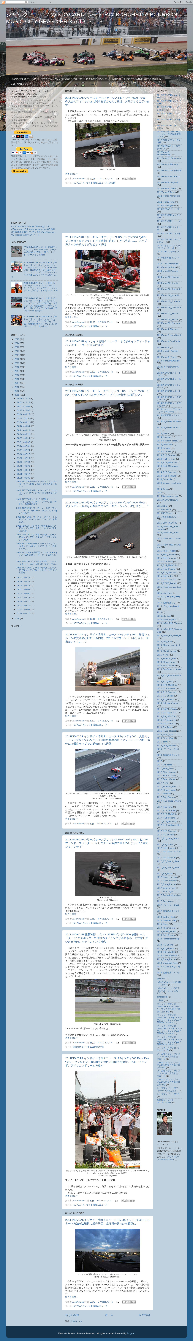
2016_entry (162, 742)
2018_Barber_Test (166, 917)
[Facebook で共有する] (131, 178)
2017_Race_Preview (167, 881)
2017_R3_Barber (165, 844)
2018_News (162, 924)
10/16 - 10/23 (23, 398)
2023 (17, 347)
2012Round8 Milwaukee (168, 196)
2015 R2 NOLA (164, 509)
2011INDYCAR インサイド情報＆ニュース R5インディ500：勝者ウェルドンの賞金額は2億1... (36, 528)
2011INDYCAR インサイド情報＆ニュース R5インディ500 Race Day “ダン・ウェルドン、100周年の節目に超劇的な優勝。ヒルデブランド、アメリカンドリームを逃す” (107, 1062)
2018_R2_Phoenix (166, 948)
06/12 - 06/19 (23, 470)
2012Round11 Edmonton (169, 158)
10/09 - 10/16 (23, 402)
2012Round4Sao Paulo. (168, 176)
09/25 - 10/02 (23, 410)
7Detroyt (161, 979)
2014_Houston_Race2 (167, 441)
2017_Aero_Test (165, 768)
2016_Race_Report (166, 731)
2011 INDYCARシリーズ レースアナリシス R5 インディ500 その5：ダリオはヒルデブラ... (36, 492)
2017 (17, 371)
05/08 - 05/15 (23, 585)
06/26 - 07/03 (23, 462)
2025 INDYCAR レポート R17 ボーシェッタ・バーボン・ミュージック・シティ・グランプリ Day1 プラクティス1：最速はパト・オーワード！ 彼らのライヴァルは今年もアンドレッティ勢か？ (40, 304)
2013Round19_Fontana (168, 323)
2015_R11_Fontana (166, 558)
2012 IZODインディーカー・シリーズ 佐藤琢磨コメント (169, 134)
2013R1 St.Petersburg (167, 264)
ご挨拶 (112, 183)
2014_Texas (163, 489)
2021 (17, 355)
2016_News (162, 655)
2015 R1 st (162, 506)
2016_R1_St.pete (165, 696)
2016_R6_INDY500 (166, 716)
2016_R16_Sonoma (166, 692)
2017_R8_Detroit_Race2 (169, 867)
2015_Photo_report (166, 551)
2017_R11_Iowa (164, 807)
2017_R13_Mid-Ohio (167, 814)
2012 (17, 391)
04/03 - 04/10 (23, 605)
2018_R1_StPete (165, 945)
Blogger (130, 1333)
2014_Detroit (163, 433)
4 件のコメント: (105, 619)
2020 (17, 359)
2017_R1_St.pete (165, 835)
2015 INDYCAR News (167, 500)
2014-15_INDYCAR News (169, 421)
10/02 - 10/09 (23, 406)
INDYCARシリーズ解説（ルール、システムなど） (168, 990)
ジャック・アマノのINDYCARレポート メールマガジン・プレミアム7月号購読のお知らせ (169, 1019)
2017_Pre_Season (166, 797)
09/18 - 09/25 (23, 414)
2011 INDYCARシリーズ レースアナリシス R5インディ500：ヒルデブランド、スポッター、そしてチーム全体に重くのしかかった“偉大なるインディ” (106, 843)
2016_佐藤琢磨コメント (168, 755)
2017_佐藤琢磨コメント (168, 911)
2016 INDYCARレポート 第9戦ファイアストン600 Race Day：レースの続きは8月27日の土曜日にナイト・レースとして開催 (40, 251)
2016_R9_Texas (165, 727)
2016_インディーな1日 (168, 749)
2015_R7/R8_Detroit (167, 583)
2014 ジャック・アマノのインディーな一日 (169, 410)
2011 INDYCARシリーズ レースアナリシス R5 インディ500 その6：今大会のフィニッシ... (36, 483)
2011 (17, 395)
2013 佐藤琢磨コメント (168, 258)
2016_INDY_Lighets (166, 619)
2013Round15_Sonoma (168, 301)
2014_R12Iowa (164, 452)
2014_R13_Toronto (166, 455)
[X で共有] (129, 178)
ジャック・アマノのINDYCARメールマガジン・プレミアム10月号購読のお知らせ (168, 1008)
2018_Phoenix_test (166, 928)
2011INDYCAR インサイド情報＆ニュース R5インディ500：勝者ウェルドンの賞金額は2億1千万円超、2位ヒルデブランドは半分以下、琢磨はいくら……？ (107, 638)
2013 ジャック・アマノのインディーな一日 (169, 246)
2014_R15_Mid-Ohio (167, 462)
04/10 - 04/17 (23, 601)
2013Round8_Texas (166, 357)
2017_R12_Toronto (166, 810)
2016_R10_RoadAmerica (169, 675)
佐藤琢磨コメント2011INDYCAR (88, 1047)
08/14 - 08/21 (23, 434)
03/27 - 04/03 (23, 609)
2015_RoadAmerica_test (169, 587)
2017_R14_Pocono (166, 818)
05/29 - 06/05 (23, 478)
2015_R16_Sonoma (166, 572)
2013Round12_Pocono (168, 277)
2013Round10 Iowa (166, 267)
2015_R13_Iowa (165, 562)
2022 (17, 351)
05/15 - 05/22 (23, 582)
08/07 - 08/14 (23, 438)
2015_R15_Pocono (166, 569)
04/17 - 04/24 (23, 597)
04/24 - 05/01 (23, 593)
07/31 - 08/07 (23, 442)
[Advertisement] (107, 210)
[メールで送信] (123, 178)
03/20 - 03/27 (23, 613)
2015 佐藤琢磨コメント (168, 517)
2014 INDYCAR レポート (169, 391)
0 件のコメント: (106, 178)
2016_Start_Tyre (165, 734)
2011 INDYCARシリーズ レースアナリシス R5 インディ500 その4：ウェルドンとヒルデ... (37, 510)
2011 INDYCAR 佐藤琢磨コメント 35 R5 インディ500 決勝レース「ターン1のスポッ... (36, 554)
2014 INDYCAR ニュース (169, 379)
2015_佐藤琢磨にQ (166, 603)
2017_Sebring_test (166, 888)
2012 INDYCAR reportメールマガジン (168, 96)
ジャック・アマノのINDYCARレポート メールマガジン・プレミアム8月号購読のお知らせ (169, 1030)
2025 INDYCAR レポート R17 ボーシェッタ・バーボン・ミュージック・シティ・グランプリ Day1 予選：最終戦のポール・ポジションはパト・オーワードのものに (40, 321)
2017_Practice (164, 794)
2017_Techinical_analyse (169, 895)
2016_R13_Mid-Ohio (167, 685)
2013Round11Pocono (167, 271)
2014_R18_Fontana (166, 476)
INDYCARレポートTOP (24, 78)
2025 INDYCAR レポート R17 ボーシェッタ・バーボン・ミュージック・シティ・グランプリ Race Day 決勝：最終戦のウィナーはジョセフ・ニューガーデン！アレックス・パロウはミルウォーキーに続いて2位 (34, 269)
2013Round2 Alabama (167, 329)
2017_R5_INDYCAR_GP (168, 852)
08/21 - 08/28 (23, 430)
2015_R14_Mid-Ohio (167, 565)
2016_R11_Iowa (164, 681)
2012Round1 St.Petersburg (163, 153)
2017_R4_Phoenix (166, 848)
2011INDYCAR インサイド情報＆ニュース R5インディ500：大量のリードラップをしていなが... (36, 537)
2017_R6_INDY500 (166, 858)
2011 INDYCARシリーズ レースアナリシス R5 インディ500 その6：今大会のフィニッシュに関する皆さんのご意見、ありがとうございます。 (107, 101)
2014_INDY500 (164, 444)
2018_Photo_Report (166, 931)
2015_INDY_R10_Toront (168, 539)
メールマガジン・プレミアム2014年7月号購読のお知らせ (168, 1073)
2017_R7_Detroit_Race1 (169, 861)
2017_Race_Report (166, 884)
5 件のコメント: (106, 372)
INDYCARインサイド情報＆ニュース (90, 183)
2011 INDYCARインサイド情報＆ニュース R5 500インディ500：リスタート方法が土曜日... (36, 570)
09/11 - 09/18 (23, 418)
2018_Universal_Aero (167, 963)
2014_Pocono (163, 448)
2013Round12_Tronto (167, 283)
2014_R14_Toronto (166, 459)
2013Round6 (163, 347)
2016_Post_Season (166, 665)
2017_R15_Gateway (167, 821)
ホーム (109, 1315)
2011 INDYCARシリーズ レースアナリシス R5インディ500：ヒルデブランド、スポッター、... (36, 546)
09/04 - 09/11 (23, 422)
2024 (17, 343)
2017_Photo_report (166, 790)
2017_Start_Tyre (165, 891)
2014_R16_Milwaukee (167, 466)
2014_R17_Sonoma (166, 472)
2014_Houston (164, 437)
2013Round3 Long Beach (169, 335)
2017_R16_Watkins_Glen (169, 825)
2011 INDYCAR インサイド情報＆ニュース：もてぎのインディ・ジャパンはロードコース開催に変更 (36, 501)
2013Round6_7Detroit (167, 351)
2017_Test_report (165, 901)
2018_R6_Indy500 (166, 952)
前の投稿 (144, 1315)
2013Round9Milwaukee (168, 361)
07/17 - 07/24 (23, 450)
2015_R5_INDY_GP (166, 580)
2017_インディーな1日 (168, 905)
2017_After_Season (166, 772)
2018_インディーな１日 (168, 966)
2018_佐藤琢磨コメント (168, 973)
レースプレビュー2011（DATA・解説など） (167, 1089)
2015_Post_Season (166, 554)
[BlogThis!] (126, 178)
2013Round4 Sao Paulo (168, 341)
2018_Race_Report (166, 959)
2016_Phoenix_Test (166, 658)
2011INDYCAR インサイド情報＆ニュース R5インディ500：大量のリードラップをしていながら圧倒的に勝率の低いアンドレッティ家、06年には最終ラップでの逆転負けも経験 (107, 740)
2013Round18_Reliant (167, 319)
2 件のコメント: (106, 322)
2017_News (162, 783)
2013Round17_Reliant (167, 313)
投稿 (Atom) (76, 1321)
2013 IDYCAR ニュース (168, 209)
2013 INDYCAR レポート (169, 233)
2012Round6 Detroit (166, 188)
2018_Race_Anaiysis (167, 956)
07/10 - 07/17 (23, 454)
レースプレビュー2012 (168, 1094)
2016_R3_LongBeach (167, 703)
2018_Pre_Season (166, 935)
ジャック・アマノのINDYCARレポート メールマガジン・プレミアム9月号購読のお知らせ (169, 1041)
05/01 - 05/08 (23, 589)
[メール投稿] (118, 178)
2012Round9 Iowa (165, 202)
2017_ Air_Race (164, 765)
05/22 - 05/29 (23, 577)
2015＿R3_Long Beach (168, 606)
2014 (17, 383)
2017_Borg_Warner (166, 779)
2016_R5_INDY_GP (166, 713)
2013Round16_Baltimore (169, 307)
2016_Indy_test (164, 641)
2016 (17, 375)
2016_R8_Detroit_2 (166, 724)
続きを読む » (71, 174)
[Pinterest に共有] (134, 178)
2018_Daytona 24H (166, 920)
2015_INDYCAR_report (168, 532)
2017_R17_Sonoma (166, 831)
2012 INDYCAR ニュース (169, 113)
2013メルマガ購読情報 (168, 367)
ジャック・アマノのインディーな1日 (168, 1049)
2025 (17, 339)
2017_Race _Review (167, 877)
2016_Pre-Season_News (169, 669)
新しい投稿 (72, 1315)
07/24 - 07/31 (23, 446)
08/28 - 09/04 (23, 426)
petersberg (162, 997)
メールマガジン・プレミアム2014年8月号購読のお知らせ (168, 1081)
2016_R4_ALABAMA (167, 709)
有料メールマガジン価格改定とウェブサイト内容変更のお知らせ (74, 78)
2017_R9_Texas (165, 873)
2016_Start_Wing (165, 738)
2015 (17, 379)
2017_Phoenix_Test (166, 786)
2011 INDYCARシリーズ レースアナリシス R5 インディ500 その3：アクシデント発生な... (36, 519)
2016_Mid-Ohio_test (166, 651)
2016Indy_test (164, 616)
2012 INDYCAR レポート (169, 119)
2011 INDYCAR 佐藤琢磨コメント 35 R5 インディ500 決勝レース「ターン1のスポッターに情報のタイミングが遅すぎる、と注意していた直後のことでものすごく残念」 (106, 938)
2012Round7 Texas (166, 192)
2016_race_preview (166, 745)
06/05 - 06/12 (23, 474)
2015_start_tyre (164, 593)
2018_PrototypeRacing (168, 939)
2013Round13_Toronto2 (168, 289)
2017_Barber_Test (166, 776)
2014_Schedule (164, 479)
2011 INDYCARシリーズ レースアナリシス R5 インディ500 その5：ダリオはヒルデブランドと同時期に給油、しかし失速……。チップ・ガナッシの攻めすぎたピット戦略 (107, 241)
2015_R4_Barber (165, 576)
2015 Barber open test (167, 496)
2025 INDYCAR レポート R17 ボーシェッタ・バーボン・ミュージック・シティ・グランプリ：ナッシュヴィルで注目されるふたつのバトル (40, 287)
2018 (17, 367)
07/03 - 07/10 (23, 458)
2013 (17, 387)
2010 (17, 618)
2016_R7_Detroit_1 (166, 720)
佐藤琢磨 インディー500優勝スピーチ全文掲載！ (137, 78)
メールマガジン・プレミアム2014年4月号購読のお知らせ (168, 1056)
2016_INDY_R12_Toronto (169, 623)
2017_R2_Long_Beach (168, 838)
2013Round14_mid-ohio (168, 295)
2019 (17, 363)
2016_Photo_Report (166, 662)
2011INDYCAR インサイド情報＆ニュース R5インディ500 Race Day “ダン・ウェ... (36, 562)
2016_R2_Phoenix (166, 699)
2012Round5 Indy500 (167, 182)
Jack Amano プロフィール (24, 84)
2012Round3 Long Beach (169, 170)
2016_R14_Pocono (166, 689)
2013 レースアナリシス (168, 252)
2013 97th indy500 (166, 205)
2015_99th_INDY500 (167, 523)
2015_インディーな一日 (168, 597)
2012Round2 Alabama (167, 164)
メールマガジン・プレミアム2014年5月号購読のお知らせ (168, 1065)
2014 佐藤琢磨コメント (168, 415)
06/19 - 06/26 (23, 466)
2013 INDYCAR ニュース (169, 221)
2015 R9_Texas (164, 513)
